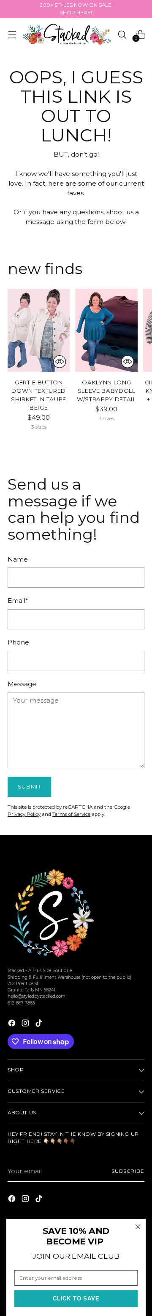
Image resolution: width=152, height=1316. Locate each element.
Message (22, 684)
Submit (29, 786)
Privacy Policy (24, 814)
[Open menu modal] (12, 34)
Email (18, 601)
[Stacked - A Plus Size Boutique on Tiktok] (40, 1024)
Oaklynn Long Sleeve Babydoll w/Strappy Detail (106, 390)
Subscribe (127, 1171)
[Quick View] (59, 362)
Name (18, 559)
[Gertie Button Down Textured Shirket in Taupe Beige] (39, 330)
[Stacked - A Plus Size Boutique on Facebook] (13, 1024)
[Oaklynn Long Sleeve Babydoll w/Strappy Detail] (106, 330)
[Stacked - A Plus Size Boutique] (67, 34)
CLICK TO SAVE (76, 1298)
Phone (18, 642)
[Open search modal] (121, 34)
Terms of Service (71, 814)
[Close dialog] (138, 1226)
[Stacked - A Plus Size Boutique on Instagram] (26, 1024)
